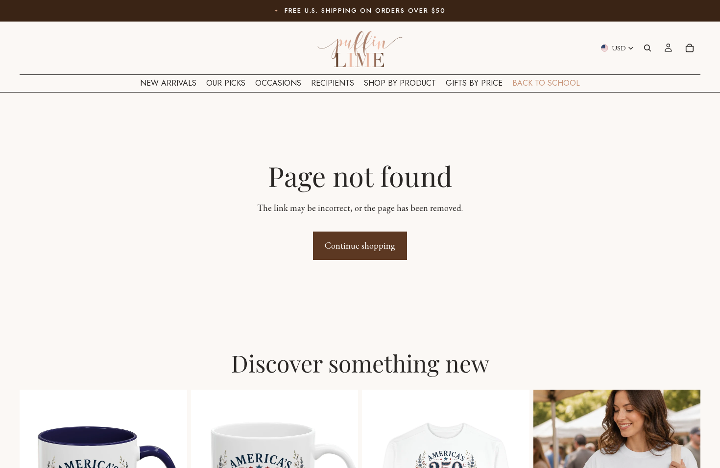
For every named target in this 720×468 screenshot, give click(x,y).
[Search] (647, 48)
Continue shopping (360, 245)
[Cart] (689, 48)
